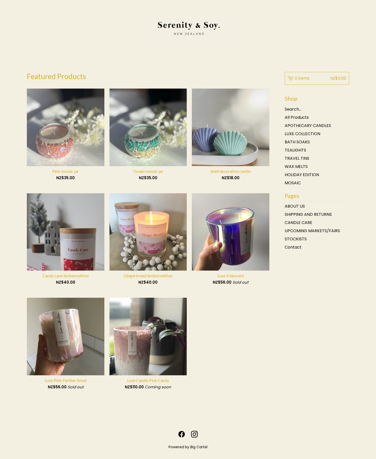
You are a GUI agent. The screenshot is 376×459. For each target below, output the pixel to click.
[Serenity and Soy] (188, 31)
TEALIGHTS (295, 150)
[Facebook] (181, 434)
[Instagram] (194, 434)
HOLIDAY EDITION (302, 175)
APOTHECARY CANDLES (308, 126)
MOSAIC (293, 183)
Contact (293, 247)
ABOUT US (295, 206)
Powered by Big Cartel (188, 447)
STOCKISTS (296, 239)
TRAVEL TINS (297, 158)
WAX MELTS (296, 166)
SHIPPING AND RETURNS (308, 214)
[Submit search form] (345, 109)
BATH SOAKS (297, 142)
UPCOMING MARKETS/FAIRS (312, 231)
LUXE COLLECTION (302, 134)
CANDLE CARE (298, 223)
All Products (297, 117)
